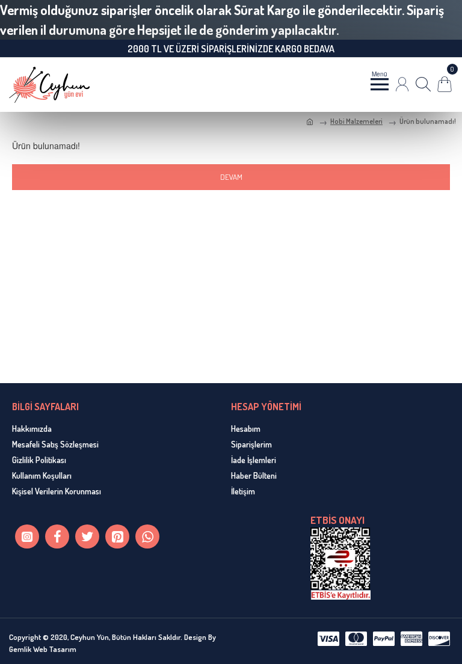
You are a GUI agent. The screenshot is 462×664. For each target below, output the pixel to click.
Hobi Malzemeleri (356, 121)
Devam (231, 177)
